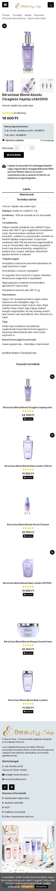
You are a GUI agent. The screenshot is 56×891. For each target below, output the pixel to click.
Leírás (26, 189)
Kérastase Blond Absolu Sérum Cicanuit (28, 524)
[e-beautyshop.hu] (28, 5)
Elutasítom (41, 886)
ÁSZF (7, 807)
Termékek (17, 15)
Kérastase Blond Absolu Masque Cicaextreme (28, 641)
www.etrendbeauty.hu (15, 779)
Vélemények (27, 194)
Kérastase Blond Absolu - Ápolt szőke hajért (24, 18)
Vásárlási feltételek (13, 803)
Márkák (28, 15)
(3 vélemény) (20, 113)
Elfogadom (27, 886)
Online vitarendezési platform (19, 816)
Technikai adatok (26, 199)
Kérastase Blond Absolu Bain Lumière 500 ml (28, 466)
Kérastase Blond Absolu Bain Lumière (28, 700)
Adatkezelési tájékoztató (16, 798)
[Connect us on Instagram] (12, 787)
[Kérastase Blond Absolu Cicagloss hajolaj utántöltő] (28, 49)
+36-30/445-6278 (13, 766)
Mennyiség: (7, 148)
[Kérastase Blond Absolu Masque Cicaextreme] (28, 623)
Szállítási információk (14, 812)
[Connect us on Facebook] (5, 787)
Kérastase (39, 15)
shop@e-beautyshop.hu (17, 774)
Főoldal (5, 15)
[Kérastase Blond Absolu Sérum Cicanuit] (28, 505)
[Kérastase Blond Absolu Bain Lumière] (28, 681)
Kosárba (15, 155)
